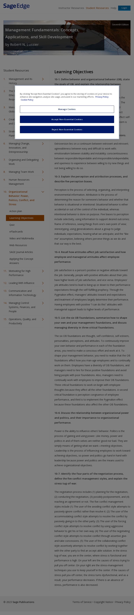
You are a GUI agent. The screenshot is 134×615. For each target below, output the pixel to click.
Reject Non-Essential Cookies (67, 129)
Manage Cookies (67, 109)
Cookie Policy (27, 99)
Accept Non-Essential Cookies (67, 119)
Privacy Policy (102, 96)
